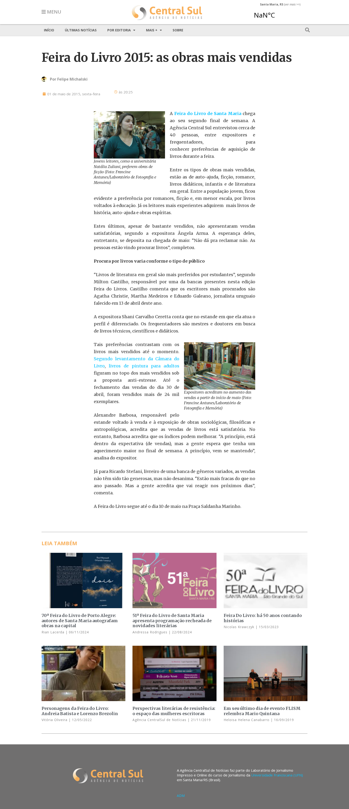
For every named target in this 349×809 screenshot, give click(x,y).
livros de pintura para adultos (144, 366)
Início (49, 30)
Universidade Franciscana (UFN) (277, 775)
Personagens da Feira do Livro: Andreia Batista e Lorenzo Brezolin (80, 711)
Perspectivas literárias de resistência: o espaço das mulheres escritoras (173, 711)
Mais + (151, 30)
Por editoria (119, 30)
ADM (181, 795)
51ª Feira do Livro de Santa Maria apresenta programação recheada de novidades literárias (172, 620)
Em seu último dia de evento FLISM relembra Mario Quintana (262, 711)
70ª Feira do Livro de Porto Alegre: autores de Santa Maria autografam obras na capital (80, 620)
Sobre (178, 30)
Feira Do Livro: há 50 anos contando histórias (263, 618)
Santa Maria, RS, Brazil (278, 12)
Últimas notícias (81, 30)
